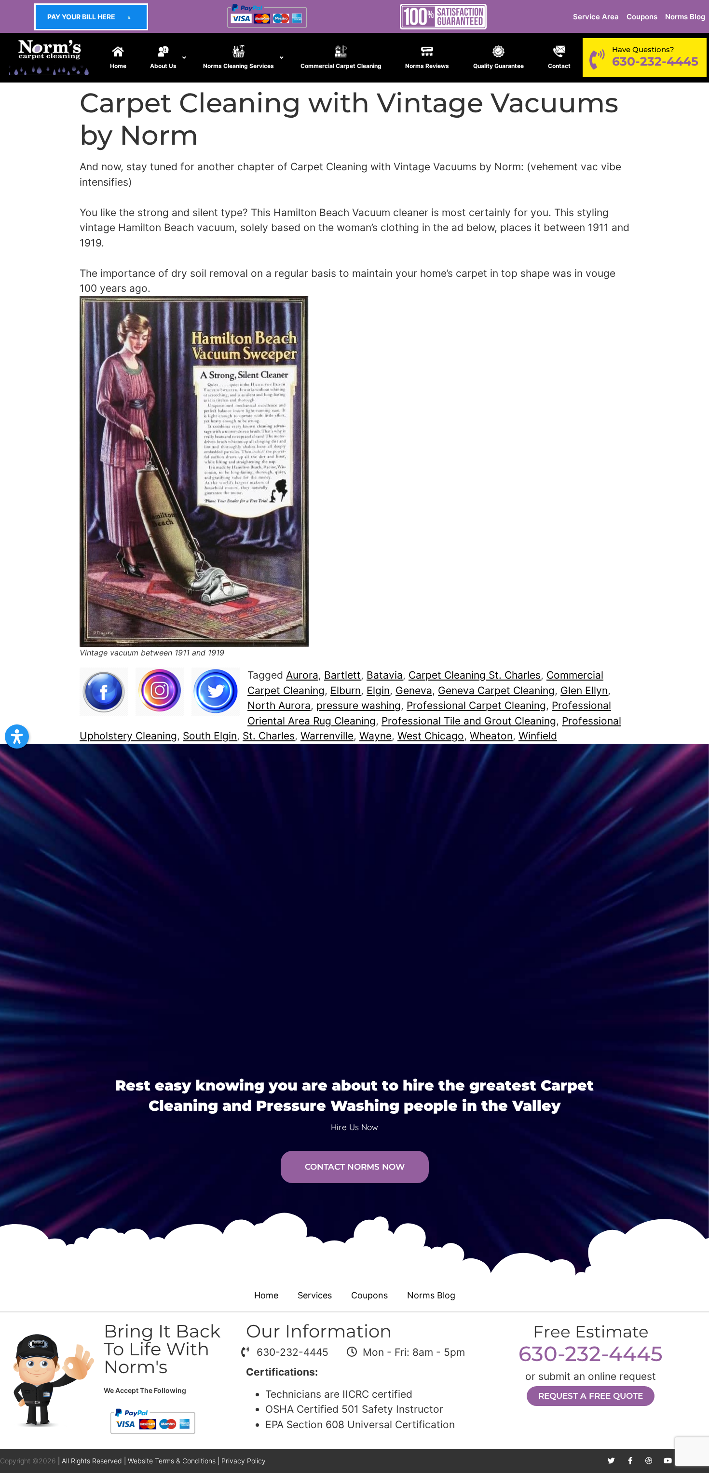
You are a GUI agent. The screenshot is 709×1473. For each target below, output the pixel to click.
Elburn (345, 690)
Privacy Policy (243, 1461)
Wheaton (491, 736)
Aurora (302, 675)
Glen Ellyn (584, 690)
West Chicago (430, 736)
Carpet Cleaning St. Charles (475, 675)
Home (266, 1295)
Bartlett (342, 675)
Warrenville (327, 736)
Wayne (375, 736)
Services (315, 1295)
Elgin (378, 690)
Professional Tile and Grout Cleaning (469, 721)
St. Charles (269, 736)
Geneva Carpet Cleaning (496, 690)
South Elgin (210, 736)
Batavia (385, 675)
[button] (17, 736)
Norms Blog (685, 16)
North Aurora (279, 705)
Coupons (642, 16)
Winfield (537, 736)
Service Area (596, 16)
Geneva (413, 690)
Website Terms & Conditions (172, 1461)
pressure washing (358, 705)
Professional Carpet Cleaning (476, 705)
